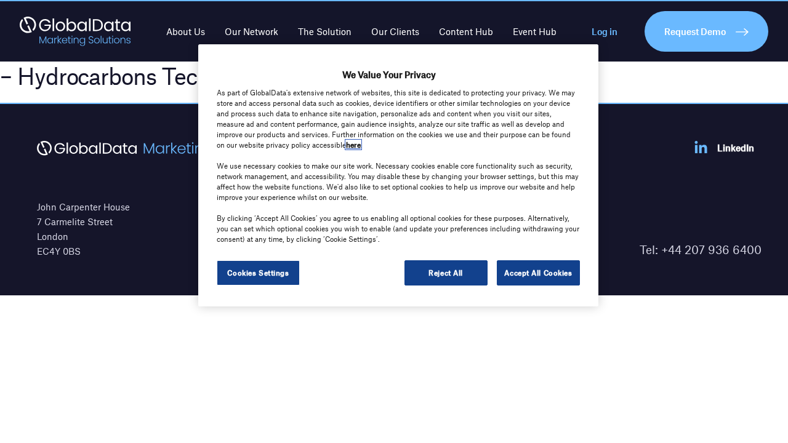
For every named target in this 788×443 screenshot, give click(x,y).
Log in (604, 31)
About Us (185, 31)
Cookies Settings (258, 272)
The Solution (325, 31)
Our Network (251, 31)
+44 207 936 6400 (711, 249)
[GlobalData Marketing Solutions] (75, 31)
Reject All (445, 272)
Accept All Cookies (538, 272)
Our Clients (395, 31)
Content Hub (466, 31)
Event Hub (535, 31)
